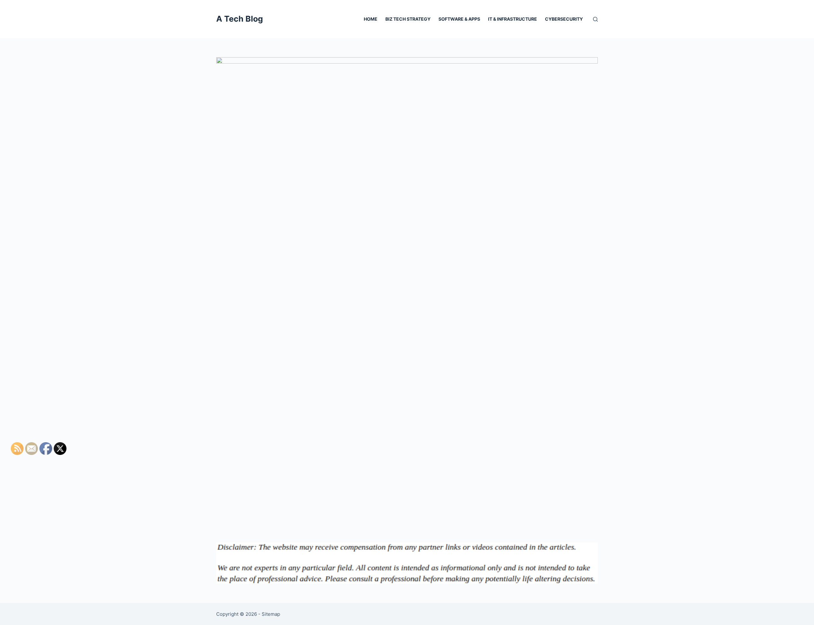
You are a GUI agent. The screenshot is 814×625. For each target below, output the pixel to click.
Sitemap (271, 614)
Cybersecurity (564, 19)
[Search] (595, 19)
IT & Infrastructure (512, 19)
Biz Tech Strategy (408, 19)
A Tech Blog (239, 19)
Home (370, 19)
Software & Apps (459, 19)
